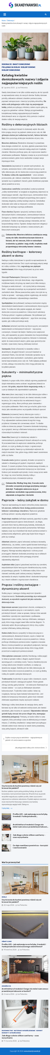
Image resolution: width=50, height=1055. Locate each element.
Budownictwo (7, 1030)
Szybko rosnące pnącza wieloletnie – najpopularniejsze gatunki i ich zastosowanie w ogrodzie (23, 739)
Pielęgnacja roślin (11, 67)
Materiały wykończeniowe (24, 1030)
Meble (4, 897)
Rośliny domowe (28, 67)
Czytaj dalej (6, 808)
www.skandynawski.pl (32, 1051)
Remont (39, 1030)
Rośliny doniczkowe (11, 70)
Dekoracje (7, 64)
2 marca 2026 (9, 994)
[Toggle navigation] (5, 14)
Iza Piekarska (23, 88)
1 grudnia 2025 (9, 88)
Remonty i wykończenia (11, 1033)
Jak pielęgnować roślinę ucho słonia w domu (30, 748)
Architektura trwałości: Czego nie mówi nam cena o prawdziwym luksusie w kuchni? (30, 827)
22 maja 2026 (9, 905)
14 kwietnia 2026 (10, 950)
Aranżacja (6, 986)
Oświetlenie (7, 941)
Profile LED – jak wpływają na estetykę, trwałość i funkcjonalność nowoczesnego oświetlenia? (30, 816)
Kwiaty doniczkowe (21, 64)
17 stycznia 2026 (10, 1041)
